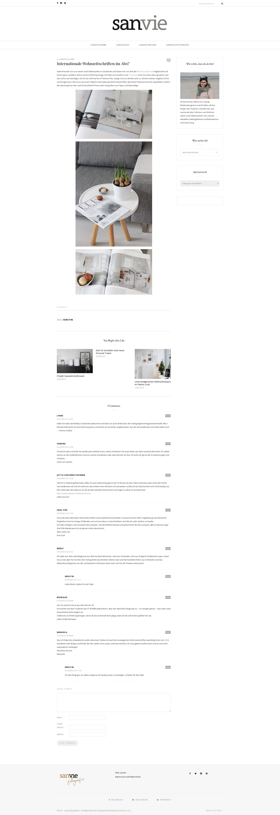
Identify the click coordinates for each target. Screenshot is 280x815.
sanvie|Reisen (147, 45)
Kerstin (68, 319)
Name (59, 717)
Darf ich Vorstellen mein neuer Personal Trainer (110, 352)
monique (62, 597)
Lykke (60, 415)
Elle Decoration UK (145, 71)
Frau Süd (62, 510)
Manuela (62, 632)
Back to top (214, 810)
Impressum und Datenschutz (128, 776)
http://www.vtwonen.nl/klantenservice (74, 493)
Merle (60, 548)
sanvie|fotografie (177, 45)
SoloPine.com (125, 810)
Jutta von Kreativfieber (71, 475)
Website (60, 734)
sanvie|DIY (122, 45)
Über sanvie (120, 772)
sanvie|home (99, 45)
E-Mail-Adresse (60, 725)
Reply (168, 416)
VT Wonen (133, 75)
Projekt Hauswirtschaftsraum (70, 376)
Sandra (61, 443)
